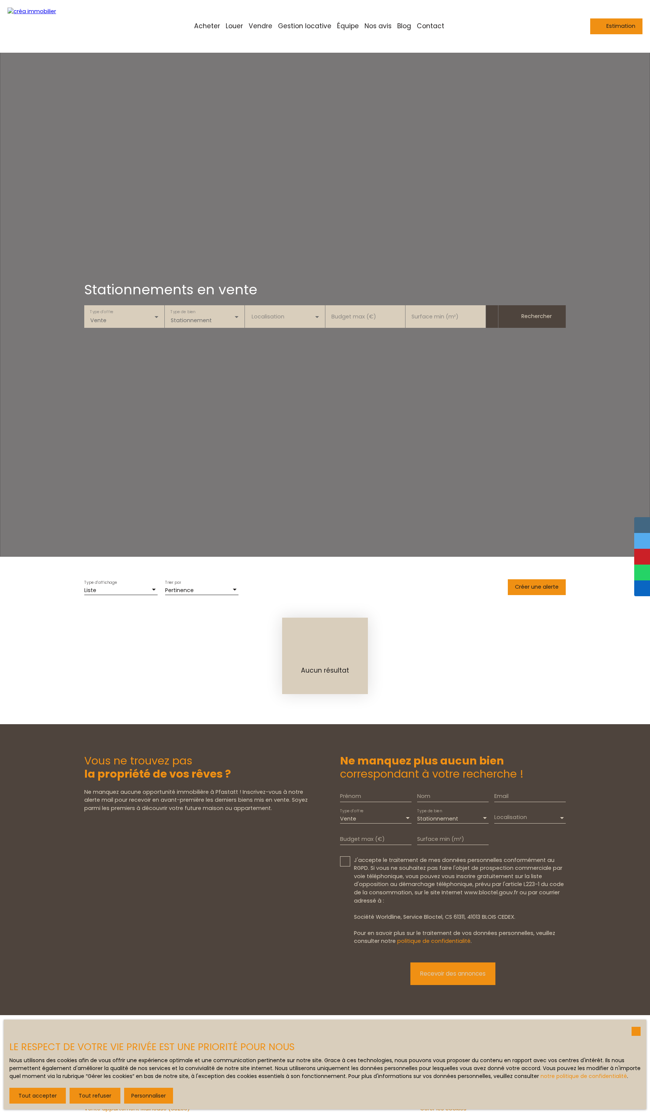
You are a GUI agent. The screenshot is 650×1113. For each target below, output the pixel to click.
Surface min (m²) (435, 316)
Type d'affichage (100, 582)
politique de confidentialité (434, 941)
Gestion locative (304, 25)
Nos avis (378, 25)
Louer (234, 25)
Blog (404, 25)
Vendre (260, 25)
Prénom (350, 796)
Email (501, 796)
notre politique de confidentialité (584, 1076)
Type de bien (182, 311)
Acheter (207, 25)
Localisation (268, 316)
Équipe (348, 25)
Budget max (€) (353, 316)
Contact (430, 25)
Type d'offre (101, 311)
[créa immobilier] (45, 26)
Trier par (173, 582)
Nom (423, 796)
